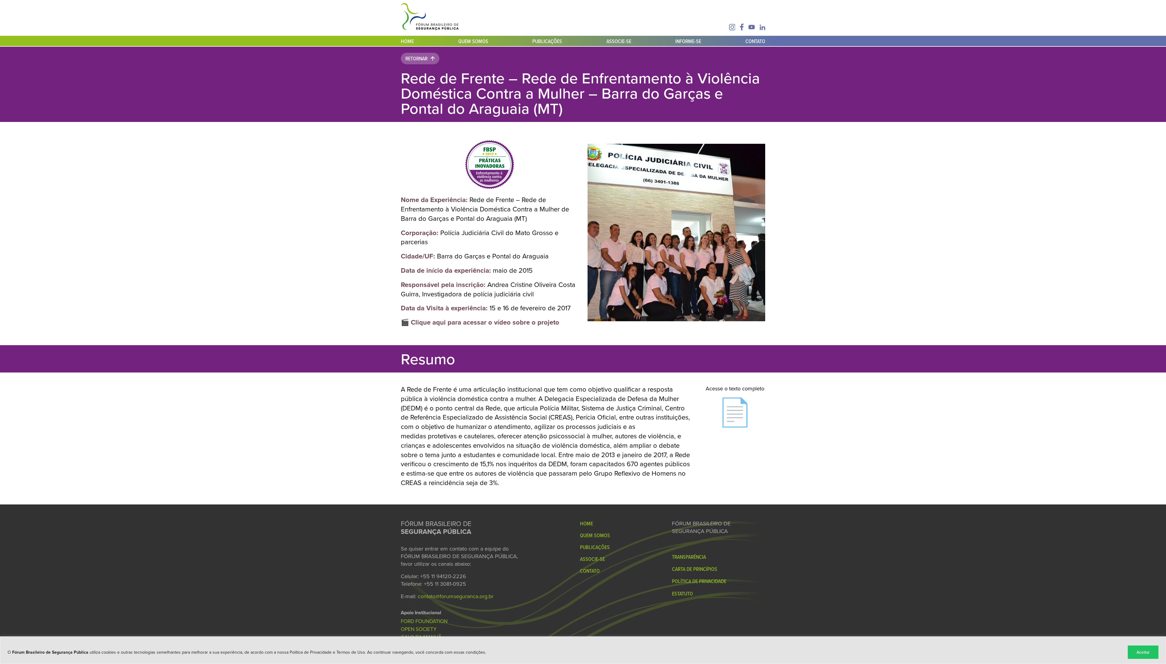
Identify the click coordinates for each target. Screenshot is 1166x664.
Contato (755, 41)
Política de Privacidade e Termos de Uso (327, 652)
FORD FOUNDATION (424, 621)
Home (407, 41)
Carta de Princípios (694, 569)
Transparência (689, 557)
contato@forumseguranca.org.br (455, 596)
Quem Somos (473, 41)
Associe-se (618, 41)
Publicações (547, 41)
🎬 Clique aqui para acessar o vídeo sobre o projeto (480, 322)
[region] (583, 650)
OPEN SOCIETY (419, 629)
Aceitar (1143, 652)
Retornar (416, 58)
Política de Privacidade (699, 581)
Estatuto (682, 593)
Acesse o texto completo (735, 407)
